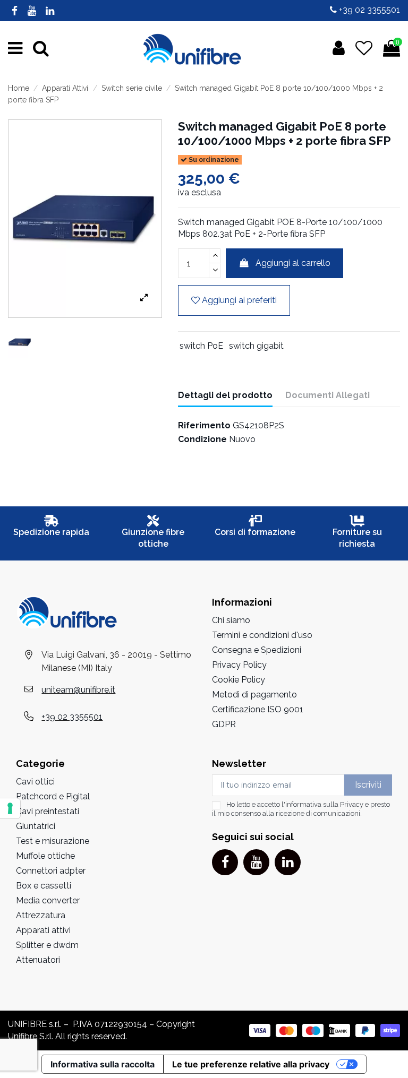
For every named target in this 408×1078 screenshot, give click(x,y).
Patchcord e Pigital (53, 796)
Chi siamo (231, 620)
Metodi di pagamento (254, 694)
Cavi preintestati (47, 811)
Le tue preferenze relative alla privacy (250, 1064)
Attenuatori (38, 960)
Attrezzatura (40, 915)
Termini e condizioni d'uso (262, 635)
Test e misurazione (52, 841)
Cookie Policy (238, 680)
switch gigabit (256, 346)
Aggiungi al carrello (293, 263)
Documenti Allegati (327, 395)
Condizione (202, 439)
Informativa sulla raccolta (102, 1064)
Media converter (48, 900)
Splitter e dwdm (47, 945)
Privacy (351, 804)
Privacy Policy (239, 665)
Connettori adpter (51, 871)
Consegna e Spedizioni (256, 650)
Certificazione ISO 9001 (257, 709)
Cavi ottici (35, 782)
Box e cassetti (43, 886)
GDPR (224, 724)
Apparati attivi (43, 930)
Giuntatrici (35, 826)
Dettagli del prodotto (225, 395)
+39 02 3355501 (368, 10)
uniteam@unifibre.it (78, 690)
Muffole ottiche (45, 856)
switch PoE (201, 346)
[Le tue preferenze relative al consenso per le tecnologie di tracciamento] (10, 808)
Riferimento (204, 425)
